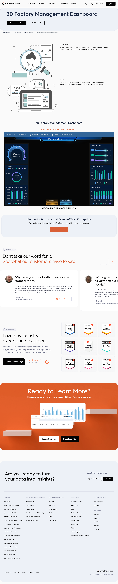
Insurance (52, 505)
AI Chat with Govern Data (11, 524)
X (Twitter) (97, 529)
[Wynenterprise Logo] (10, 3)
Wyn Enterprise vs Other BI (12, 558)
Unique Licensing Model (11, 543)
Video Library (75, 505)
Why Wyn (7, 501)
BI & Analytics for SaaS (10, 551)
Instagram (96, 525)
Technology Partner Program (80, 535)
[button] (103, 261)
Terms (31, 572)
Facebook (97, 518)
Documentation (98, 501)
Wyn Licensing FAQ (9, 554)
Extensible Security (32, 520)
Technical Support (76, 501)
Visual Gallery (75, 524)
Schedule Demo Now (59, 229)
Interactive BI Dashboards (11, 505)
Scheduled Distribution (33, 516)
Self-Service (30, 505)
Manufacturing (53, 509)
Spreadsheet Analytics (10, 513)
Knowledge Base (76, 516)
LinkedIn (96, 514)
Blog (72, 509)
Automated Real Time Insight (12, 528)
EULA (37, 572)
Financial (51, 501)
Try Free (108, 478)
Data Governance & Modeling (35, 513)
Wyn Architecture (9, 539)
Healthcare (52, 513)
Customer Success (77, 513)
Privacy (24, 572)
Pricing (73, 3)
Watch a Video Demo (17, 23)
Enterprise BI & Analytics (11, 547)
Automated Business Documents (13, 520)
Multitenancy (30, 509)
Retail (50, 516)
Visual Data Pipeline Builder (12, 535)
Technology (52, 520)
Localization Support (10, 532)
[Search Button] (86, 4)
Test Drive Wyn (37, 23)
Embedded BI (30, 501)
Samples (96, 505)
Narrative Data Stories (10, 516)
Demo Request (75, 532)
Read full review (64, 299)
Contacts (16, 572)
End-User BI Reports (10, 509)
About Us (8, 572)
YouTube (96, 522)
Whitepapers (75, 520)
